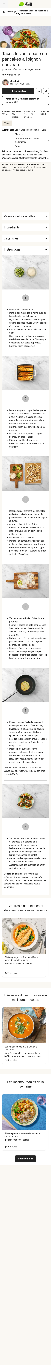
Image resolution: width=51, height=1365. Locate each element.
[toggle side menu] (4, 4)
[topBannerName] (25, 21)
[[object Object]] (38, 91)
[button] (25, 227)
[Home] (3, 12)
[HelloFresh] (25, 4)
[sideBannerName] (25, 192)
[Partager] (46, 91)
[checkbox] (3, 75)
